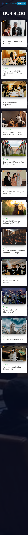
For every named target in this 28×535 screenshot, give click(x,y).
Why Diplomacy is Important (10, 104)
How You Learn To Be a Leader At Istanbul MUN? (12, 133)
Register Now (21, 3)
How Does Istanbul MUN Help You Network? (12, 43)
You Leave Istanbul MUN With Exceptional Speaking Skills (13, 73)
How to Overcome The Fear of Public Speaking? (14, 252)
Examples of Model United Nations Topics (13, 163)
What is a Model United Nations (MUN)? (12, 368)
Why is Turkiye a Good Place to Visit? (11, 311)
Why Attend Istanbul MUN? (13, 339)
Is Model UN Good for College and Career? (11, 222)
